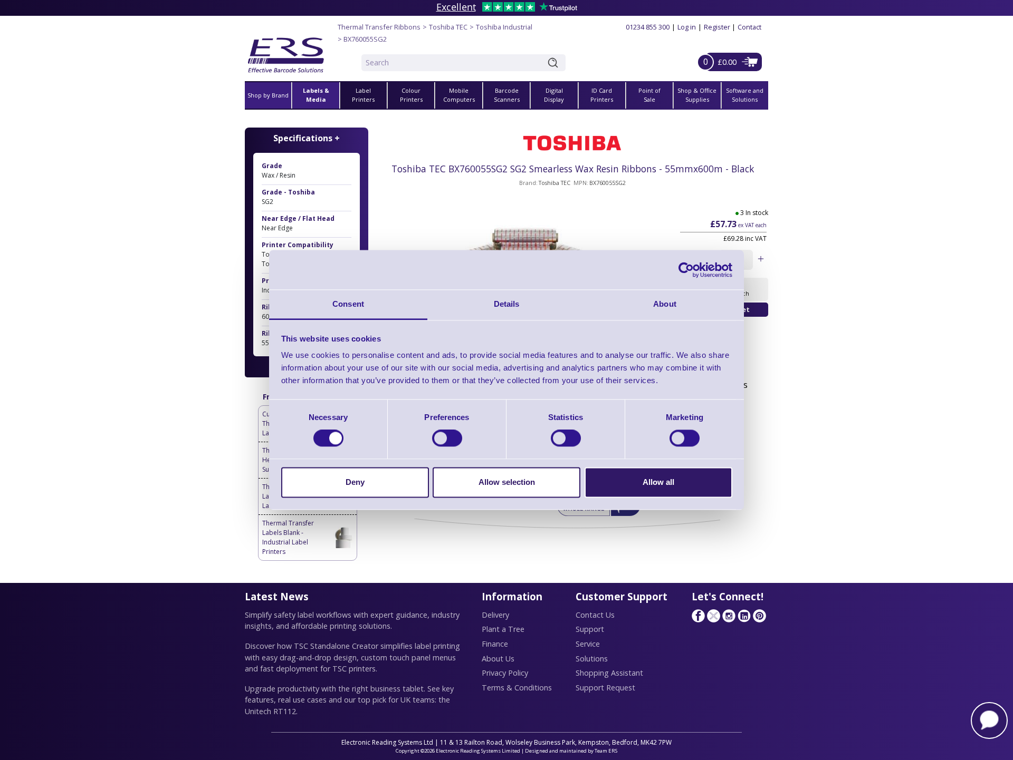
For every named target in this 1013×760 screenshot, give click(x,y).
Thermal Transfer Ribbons (379, 27)
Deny (355, 482)
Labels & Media (316, 94)
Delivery (495, 615)
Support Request (605, 688)
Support (590, 629)
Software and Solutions (744, 94)
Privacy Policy (505, 673)
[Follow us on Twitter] (713, 615)
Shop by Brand (268, 95)
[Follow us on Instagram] (728, 615)
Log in (686, 27)
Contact (749, 27)
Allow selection (507, 482)
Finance (495, 644)
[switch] (447, 438)
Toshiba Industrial (504, 27)
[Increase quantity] (760, 260)
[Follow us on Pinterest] (759, 615)
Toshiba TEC (448, 27)
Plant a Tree (503, 629)
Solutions (592, 659)
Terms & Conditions (517, 688)
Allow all (658, 482)
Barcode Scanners (507, 94)
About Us (498, 659)
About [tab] (664, 303)
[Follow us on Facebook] (698, 615)
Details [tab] (507, 303)
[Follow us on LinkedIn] (744, 615)
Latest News (277, 596)
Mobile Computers (459, 94)
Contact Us (595, 615)
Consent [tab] (348, 303)
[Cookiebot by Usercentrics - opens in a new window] (686, 270)
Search (555, 62)
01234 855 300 (648, 27)
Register (717, 27)
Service (588, 644)
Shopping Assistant (609, 673)
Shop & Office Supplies (696, 94)
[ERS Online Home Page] (286, 50)
